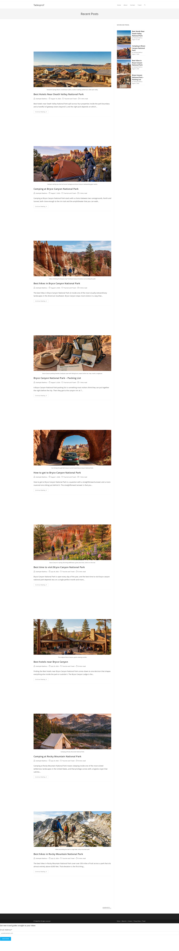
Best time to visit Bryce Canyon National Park (59, 567)
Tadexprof (39, 5)
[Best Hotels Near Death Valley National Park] (124, 37)
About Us (124, 921)
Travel (143, 921)
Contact (130, 921)
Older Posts (107, 907)
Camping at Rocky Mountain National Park (57, 756)
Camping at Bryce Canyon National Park (56, 188)
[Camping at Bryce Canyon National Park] (124, 52)
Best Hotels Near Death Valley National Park (59, 94)
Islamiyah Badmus (41, 99)
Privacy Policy (137, 921)
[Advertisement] (72, 38)
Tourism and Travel (71, 99)
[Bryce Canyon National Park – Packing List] (124, 81)
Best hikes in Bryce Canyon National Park (57, 283)
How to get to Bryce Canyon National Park (57, 472)
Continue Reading (41, 112)
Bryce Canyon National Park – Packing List (57, 378)
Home (118, 921)
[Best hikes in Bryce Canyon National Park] (124, 67)
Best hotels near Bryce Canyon (51, 661)
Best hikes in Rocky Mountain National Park (58, 854)
